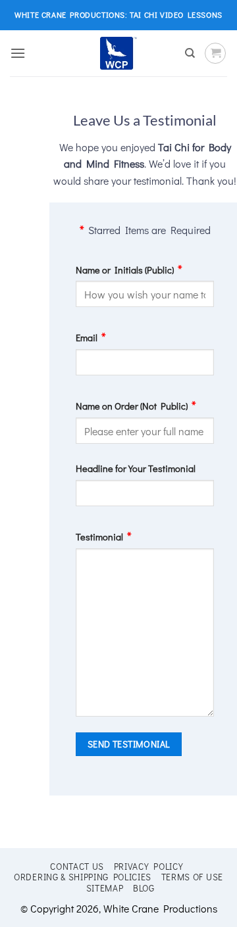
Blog (144, 888)
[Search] (190, 53)
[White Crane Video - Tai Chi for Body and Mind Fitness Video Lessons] (119, 53)
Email (86, 337)
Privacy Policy (149, 866)
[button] (18, 53)
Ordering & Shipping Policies (82, 877)
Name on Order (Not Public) (132, 406)
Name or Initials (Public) (125, 270)
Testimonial (99, 537)
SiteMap (105, 888)
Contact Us (77, 866)
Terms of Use (192, 877)
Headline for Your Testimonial (136, 468)
